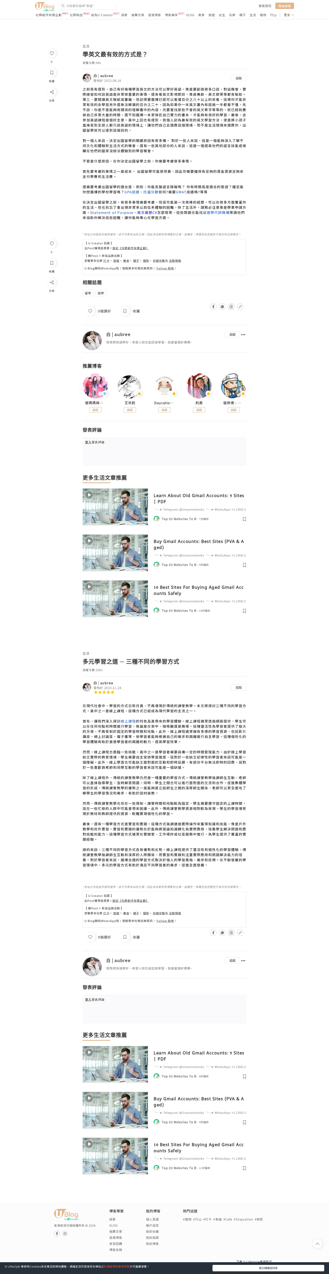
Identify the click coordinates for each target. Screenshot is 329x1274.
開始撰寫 (284, 5)
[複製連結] (51, 324)
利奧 (199, 403)
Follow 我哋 (165, 268)
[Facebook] (51, 292)
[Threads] (51, 314)
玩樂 (232, 15)
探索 (124, 15)
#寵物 (187, 1219)
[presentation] (82, 387)
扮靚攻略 (159, 261)
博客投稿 (115, 1249)
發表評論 (95, 442)
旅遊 (211, 15)
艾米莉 (130, 403)
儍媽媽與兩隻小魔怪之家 (95, 403)
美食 (201, 15)
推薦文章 (137, 15)
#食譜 (217, 1219)
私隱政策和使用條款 (117, 1266)
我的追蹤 (152, 1237)
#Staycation (243, 1219)
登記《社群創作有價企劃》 (130, 248)
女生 (222, 15)
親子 (242, 15)
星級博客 (154, 15)
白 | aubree (103, 75)
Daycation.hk (164, 403)
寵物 (263, 15)
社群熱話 (76, 15)
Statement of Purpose (111, 212)
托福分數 (151, 191)
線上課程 (128, 721)
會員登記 (265, 5)
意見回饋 (115, 1243)
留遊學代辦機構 (216, 212)
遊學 (101, 293)
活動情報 (175, 261)
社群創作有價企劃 (49, 15)
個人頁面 (152, 1219)
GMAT (181, 191)
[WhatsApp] (51, 303)
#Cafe (227, 1219)
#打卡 (207, 1219)
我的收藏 (152, 1231)
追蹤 (239, 78)
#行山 (197, 1219)
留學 (88, 293)
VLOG (190, 15)
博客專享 (171, 15)
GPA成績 (132, 191)
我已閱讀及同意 (268, 1268)
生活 (253, 15)
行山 (273, 15)
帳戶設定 (152, 1225)
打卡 (106, 261)
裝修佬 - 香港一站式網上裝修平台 (233, 403)
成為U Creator (102, 15)
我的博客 (152, 1243)
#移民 (259, 1219)
